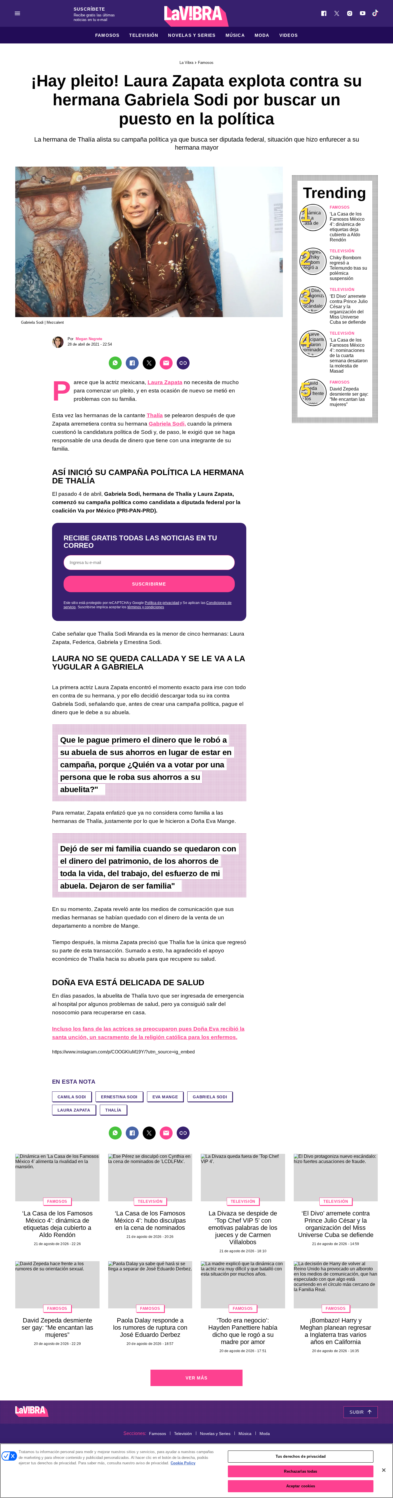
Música (235, 35)
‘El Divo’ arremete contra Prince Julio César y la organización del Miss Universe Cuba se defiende (349, 309)
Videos (288, 35)
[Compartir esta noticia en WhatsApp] (115, 363)
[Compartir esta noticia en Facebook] (132, 363)
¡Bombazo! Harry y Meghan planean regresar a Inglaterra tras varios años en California (335, 1331)
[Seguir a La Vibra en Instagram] (349, 13)
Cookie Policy (183, 1463)
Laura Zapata (165, 382)
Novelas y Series (191, 35)
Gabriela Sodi (210, 1097)
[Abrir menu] (17, 13)
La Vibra (186, 62)
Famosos (107, 35)
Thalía (155, 415)
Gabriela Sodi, (167, 424)
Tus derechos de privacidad (301, 1456)
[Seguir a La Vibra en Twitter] (336, 13)
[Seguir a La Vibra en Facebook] (323, 13)
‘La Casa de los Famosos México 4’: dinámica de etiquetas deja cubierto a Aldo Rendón (347, 226)
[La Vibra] (196, 16)
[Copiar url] (183, 363)
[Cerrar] (383, 1470)
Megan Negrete (89, 339)
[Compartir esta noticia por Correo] (166, 363)
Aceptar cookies (300, 1486)
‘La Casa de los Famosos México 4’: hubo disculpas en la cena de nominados (150, 1220)
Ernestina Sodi (119, 1097)
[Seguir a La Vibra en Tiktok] (375, 13)
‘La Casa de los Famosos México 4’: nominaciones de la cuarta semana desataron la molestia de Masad (349, 355)
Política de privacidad (162, 603)
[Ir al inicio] (32, 1412)
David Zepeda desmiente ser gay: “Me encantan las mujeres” (349, 396)
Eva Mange (165, 1097)
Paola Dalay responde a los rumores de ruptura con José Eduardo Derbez (150, 1327)
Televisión (143, 35)
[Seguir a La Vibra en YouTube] (362, 13)
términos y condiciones (145, 607)
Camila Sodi (72, 1097)
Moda (262, 35)
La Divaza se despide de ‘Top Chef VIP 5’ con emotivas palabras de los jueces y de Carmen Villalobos (242, 1228)
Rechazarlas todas (300, 1471)
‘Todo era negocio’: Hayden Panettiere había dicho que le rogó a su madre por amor (242, 1331)
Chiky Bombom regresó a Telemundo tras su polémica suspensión (348, 268)
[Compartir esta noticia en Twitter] (149, 363)
